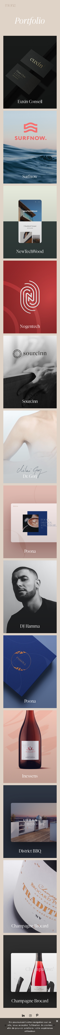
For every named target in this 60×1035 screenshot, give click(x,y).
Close (57, 1020)
